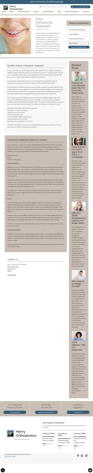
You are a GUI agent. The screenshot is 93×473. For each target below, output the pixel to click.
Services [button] (36, 11)
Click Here (59, 2)
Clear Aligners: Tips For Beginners (78, 346)
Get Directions (15, 412)
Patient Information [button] (24, 11)
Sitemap (14, 456)
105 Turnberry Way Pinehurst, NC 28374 (55, 7)
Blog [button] (59, 11)
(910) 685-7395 (11, 275)
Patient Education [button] (48, 11)
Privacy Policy (8, 456)
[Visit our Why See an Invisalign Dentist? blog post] (79, 279)
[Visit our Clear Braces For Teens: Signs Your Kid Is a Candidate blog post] (79, 145)
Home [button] (4, 11)
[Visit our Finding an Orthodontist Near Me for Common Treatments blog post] (79, 80)
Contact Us (78, 412)
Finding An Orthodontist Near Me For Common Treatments (78, 87)
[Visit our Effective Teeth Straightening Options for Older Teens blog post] (79, 211)
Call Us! (81, 7)
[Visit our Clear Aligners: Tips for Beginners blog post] (79, 340)
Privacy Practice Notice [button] (71, 11)
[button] (3, 470)
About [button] (12, 11)
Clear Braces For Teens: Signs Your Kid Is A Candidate (78, 152)
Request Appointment (46, 412)
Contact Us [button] (86, 11)
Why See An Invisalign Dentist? (78, 284)
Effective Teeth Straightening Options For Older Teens (79, 218)
